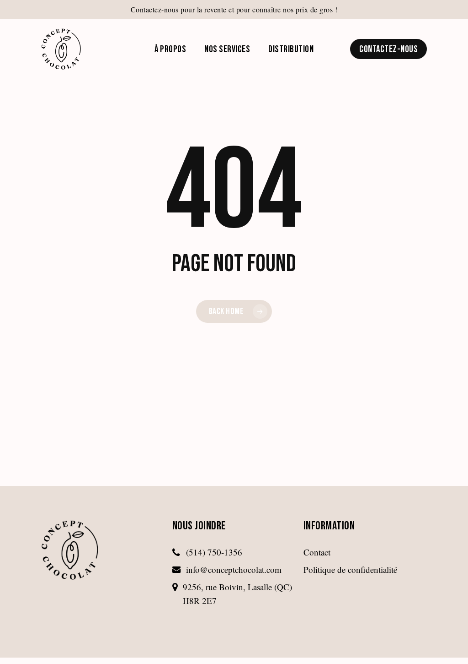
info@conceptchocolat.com (234, 569)
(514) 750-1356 (214, 552)
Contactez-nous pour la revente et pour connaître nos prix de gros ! (234, 9)
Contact (316, 552)
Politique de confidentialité (350, 569)
